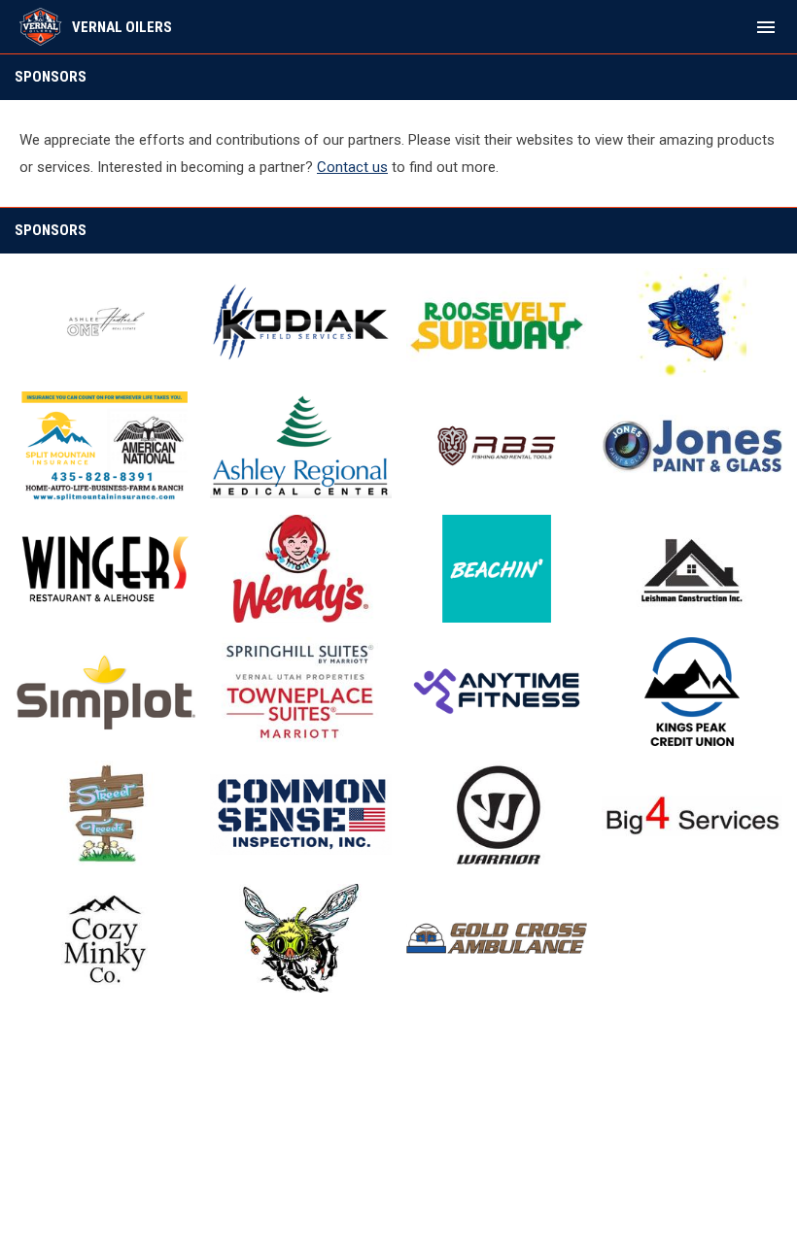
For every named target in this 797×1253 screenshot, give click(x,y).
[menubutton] (766, 27)
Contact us (352, 167)
